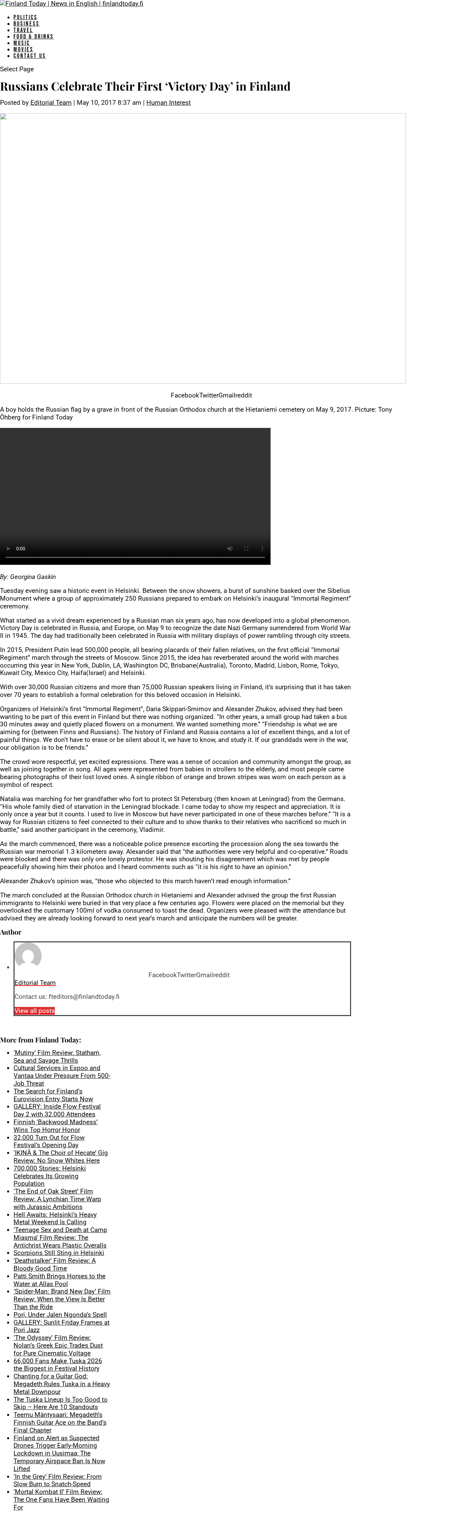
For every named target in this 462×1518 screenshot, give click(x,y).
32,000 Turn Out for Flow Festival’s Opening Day (49, 1141)
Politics (26, 17)
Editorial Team (51, 102)
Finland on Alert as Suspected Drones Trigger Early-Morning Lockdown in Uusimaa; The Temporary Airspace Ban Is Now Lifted (59, 1453)
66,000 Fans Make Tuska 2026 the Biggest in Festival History (58, 1365)
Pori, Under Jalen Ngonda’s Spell (60, 1315)
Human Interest (168, 102)
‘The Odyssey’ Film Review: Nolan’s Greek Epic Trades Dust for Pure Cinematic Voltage (58, 1345)
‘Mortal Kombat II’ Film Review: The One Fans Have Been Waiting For (61, 1499)
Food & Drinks (34, 36)
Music (22, 43)
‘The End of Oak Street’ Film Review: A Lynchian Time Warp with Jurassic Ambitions (57, 1199)
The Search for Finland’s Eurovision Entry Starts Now (53, 1095)
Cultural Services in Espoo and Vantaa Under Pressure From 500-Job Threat (62, 1075)
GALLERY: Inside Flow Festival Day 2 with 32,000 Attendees (57, 1110)
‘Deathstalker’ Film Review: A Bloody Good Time (55, 1264)
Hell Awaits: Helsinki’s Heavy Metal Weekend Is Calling (55, 1218)
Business (27, 23)
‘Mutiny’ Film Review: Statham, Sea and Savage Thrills (57, 1056)
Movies (23, 49)
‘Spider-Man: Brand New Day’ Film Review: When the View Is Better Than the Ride (62, 1299)
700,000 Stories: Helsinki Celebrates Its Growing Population (50, 1176)
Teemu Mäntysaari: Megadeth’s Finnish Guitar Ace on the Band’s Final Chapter (60, 1422)
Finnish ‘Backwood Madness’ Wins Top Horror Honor (56, 1126)
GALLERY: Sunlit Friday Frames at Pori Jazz (62, 1326)
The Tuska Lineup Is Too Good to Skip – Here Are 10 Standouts (61, 1403)
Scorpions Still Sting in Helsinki (59, 1253)
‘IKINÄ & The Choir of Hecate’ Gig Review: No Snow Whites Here (61, 1156)
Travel (23, 30)
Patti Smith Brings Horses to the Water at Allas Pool (60, 1280)
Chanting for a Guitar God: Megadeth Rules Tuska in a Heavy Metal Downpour (62, 1384)
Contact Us (30, 55)
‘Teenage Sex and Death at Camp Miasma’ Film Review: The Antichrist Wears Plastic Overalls (60, 1237)
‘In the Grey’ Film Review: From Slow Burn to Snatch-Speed (58, 1480)
